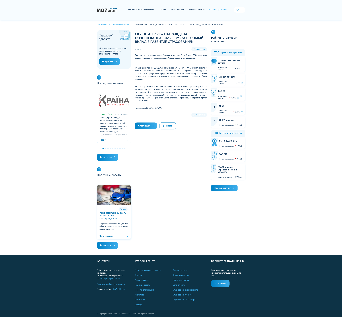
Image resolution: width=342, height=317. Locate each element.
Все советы (105, 245)
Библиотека (140, 300)
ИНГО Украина (226, 120)
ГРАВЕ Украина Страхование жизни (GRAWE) (227, 169)
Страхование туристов (183, 295)
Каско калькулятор (181, 280)
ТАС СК (223, 154)
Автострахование (180, 270)
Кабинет (222, 283)
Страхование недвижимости (185, 290)
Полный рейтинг (222, 188)
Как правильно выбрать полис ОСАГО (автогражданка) (113, 216)
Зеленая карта (179, 285)
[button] (103, 148)
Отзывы (162, 10)
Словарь (138, 305)
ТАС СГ (221, 91)
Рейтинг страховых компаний (141, 10)
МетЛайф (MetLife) (228, 141)
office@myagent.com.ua (110, 279)
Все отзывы (106, 157)
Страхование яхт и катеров (184, 300)
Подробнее (107, 61)
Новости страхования (144, 290)
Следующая (144, 126)
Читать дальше (106, 236)
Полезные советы (197, 10)
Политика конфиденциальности (111, 284)
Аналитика (139, 295)
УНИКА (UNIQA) (227, 77)
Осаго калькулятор (181, 275)
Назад (169, 126)
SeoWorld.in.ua (119, 289)
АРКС (221, 106)
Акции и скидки (177, 10)
